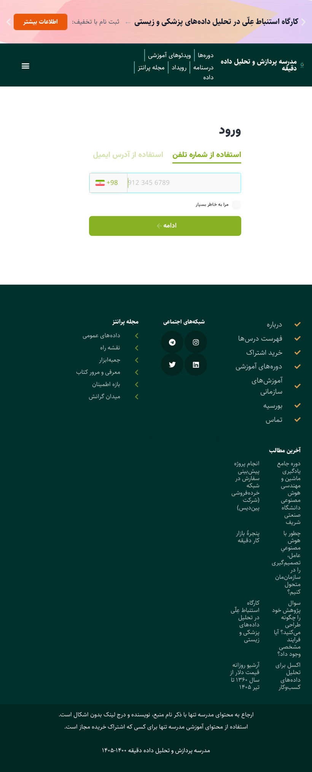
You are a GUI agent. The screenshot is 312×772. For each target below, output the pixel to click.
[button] (303, 22)
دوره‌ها (205, 55)
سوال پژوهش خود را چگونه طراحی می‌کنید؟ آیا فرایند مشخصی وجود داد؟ (286, 628)
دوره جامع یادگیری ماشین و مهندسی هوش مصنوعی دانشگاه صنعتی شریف (289, 493)
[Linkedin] (196, 364)
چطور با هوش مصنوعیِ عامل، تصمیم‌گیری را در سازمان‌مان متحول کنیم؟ (286, 563)
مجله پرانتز (151, 67)
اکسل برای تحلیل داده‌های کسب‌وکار (288, 676)
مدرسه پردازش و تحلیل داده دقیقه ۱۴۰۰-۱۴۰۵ (156, 750)
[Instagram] (196, 342)
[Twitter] (172, 364)
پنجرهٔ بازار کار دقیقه (247, 537)
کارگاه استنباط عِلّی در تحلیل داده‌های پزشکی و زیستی (245, 621)
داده (208, 77)
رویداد (179, 67)
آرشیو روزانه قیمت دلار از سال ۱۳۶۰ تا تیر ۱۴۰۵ (244, 676)
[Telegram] (172, 342)
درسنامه (203, 67)
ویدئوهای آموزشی (169, 55)
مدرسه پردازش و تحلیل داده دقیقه (259, 65)
